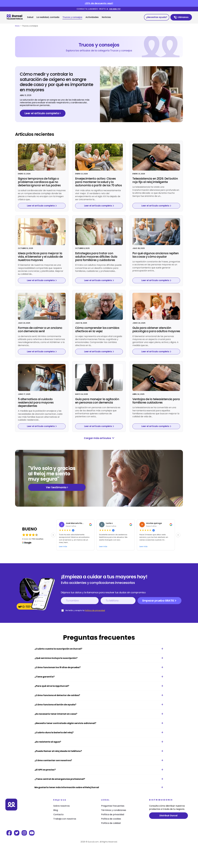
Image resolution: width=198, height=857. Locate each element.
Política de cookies (111, 818)
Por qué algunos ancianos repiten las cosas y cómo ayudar (155, 255)
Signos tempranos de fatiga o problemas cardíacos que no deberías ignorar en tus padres (39, 182)
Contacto (58, 814)
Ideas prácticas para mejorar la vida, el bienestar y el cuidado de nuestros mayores (40, 256)
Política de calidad (111, 823)
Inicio (17, 26)
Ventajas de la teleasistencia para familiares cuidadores (156, 400)
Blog (55, 810)
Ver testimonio (56, 487)
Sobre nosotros (61, 805)
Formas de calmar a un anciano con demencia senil (40, 329)
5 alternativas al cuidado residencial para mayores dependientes (35, 402)
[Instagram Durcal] (24, 834)
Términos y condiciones (113, 810)
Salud (30, 17)
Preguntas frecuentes (112, 805)
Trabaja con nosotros (64, 818)
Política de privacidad (95, 610)
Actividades (92, 17)
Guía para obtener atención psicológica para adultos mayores (156, 329)
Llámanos (185, 18)
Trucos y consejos (72, 17)
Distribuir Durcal (168, 815)
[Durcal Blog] (15, 17)
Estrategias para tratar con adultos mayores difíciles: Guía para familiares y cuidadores (96, 256)
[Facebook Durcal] (9, 834)
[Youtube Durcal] (31, 834)
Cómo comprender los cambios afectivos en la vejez (97, 329)
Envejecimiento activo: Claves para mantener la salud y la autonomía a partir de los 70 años (98, 182)
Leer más (63, 546)
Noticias (106, 17)
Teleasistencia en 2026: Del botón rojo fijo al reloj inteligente (155, 180)
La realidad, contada (48, 17)
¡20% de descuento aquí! (99, 3)
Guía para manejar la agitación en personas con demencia (97, 400)
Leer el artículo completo (42, 113)
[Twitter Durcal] (16, 834)
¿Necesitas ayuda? (156, 17)
